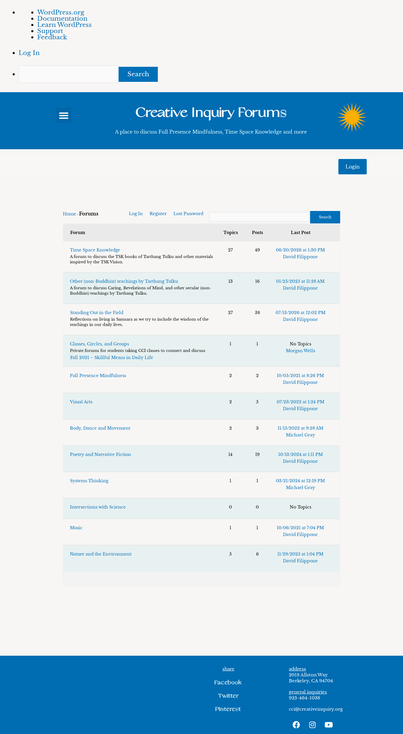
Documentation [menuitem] (62, 18)
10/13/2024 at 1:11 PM (300, 454)
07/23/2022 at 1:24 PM (300, 402)
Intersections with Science (98, 507)
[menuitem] (211, 74)
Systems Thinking (89, 480)
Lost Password (188, 213)
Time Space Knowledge (95, 250)
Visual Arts (81, 402)
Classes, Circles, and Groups (99, 344)
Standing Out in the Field (96, 312)
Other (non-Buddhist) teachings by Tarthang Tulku (124, 281)
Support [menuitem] (50, 31)
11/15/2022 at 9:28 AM (300, 428)
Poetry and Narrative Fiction (100, 454)
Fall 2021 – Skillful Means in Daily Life (111, 357)
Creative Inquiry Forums (211, 113)
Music (76, 527)
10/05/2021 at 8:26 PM (300, 375)
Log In (136, 213)
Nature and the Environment (101, 554)
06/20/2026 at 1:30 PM (300, 250)
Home (69, 214)
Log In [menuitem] (29, 53)
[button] (63, 115)
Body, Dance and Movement (100, 428)
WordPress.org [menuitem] (60, 12)
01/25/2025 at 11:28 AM (300, 281)
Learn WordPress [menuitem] (64, 25)
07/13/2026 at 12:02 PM (300, 312)
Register (158, 213)
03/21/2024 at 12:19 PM (300, 480)
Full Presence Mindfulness (98, 375)
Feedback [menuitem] (52, 37)
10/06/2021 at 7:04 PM (300, 527)
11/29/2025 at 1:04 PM (300, 554)
